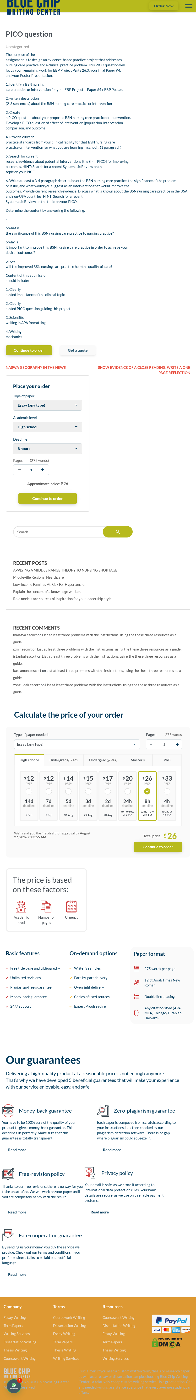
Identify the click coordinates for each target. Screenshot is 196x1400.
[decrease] (20, 470)
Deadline (20, 439)
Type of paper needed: (31, 734)
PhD (167, 760)
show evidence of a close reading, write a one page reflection (144, 370)
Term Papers (13, 1325)
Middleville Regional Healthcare (38, 577)
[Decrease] (150, 744)
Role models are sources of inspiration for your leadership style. (62, 598)
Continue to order (29, 350)
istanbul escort (25, 656)
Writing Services (17, 1333)
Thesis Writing (15, 1350)
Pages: (151, 734)
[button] (14, 1386)
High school (29, 760)
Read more (17, 1149)
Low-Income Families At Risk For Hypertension (49, 584)
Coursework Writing (20, 1358)
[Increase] (177, 744)
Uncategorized (17, 46)
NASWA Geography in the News (36, 367)
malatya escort (25, 635)
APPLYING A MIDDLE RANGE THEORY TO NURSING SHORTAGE (65, 570)
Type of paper (23, 396)
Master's (138, 760)
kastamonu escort (27, 670)
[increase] (42, 470)
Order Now (164, 6)
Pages (18, 460)
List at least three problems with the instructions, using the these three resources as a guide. (109, 649)
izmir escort (22, 649)
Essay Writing (15, 1317)
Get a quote (78, 350)
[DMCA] (167, 1342)
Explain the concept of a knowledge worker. (47, 591)
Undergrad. (63, 760)
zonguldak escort (26, 685)
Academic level (25, 417)
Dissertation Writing (20, 1342)
